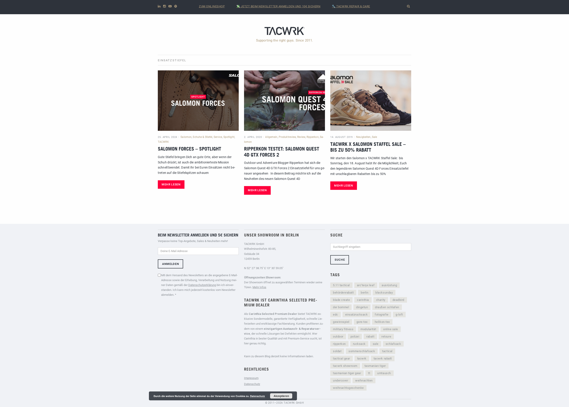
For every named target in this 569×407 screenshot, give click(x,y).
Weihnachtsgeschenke (348, 387)
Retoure (386, 336)
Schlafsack (393, 343)
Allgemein (271, 137)
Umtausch (384, 373)
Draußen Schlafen (387, 307)
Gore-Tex (362, 322)
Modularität (368, 329)
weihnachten (364, 380)
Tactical (387, 351)
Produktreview (287, 137)
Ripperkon (313, 137)
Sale (374, 137)
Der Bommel (341, 307)
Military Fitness (343, 329)
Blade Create (341, 300)
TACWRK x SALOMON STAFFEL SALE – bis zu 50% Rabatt (368, 147)
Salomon (186, 137)
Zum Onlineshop (212, 6)
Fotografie (381, 314)
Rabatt (370, 336)
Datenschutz (252, 384)
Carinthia (363, 300)
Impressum (251, 378)
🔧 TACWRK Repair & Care (351, 6)
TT (369, 373)
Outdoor (338, 336)
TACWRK (163, 141)
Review (301, 137)
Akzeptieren (281, 396)
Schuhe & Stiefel (202, 137)
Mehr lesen (171, 184)
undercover (340, 380)
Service (218, 137)
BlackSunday (384, 292)
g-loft (399, 314)
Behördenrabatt (343, 292)
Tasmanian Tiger (375, 365)
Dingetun (362, 307)
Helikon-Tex (382, 322)
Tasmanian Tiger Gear (347, 373)
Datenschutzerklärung (202, 285)
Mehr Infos (259, 287)
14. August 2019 (341, 137)
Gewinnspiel (341, 322)
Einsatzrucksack (356, 314)
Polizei (355, 336)
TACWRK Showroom (345, 365)
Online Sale (390, 329)
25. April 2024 (167, 137)
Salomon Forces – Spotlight (189, 149)
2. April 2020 (253, 137)
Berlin (364, 292)
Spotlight (228, 137)
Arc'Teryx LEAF (366, 285)
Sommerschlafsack (362, 351)
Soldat (337, 351)
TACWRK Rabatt (383, 358)
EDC (335, 314)
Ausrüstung (389, 285)
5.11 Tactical (341, 285)
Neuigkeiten (363, 137)
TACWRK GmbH (294, 402)
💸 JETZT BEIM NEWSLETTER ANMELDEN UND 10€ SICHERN (278, 6)
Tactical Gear (341, 358)
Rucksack (359, 343)
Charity (380, 300)
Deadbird (398, 300)
